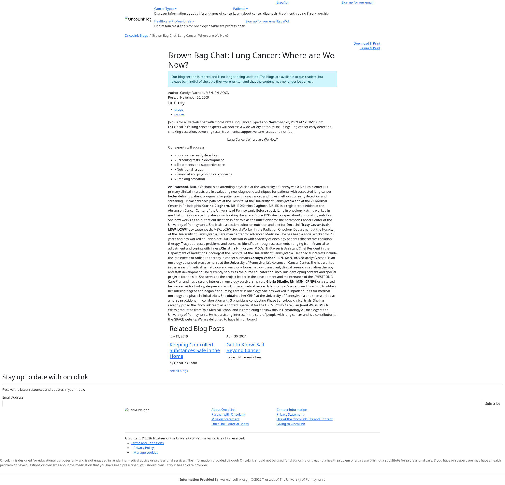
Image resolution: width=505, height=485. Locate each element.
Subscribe (492, 403)
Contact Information (292, 409)
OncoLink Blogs (136, 35)
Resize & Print (370, 48)
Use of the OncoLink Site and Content (305, 419)
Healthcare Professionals (173, 21)
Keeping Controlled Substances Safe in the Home (195, 350)
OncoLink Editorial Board (230, 424)
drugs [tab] (178, 109)
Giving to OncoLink (291, 424)
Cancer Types (164, 9)
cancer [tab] (179, 114)
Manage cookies (146, 452)
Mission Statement (225, 419)
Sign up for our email (357, 2)
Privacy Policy (144, 448)
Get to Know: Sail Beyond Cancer (245, 347)
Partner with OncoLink (228, 414)
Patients (239, 9)
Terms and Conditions (147, 443)
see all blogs (179, 371)
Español (282, 2)
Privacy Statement (290, 414)
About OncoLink (223, 409)
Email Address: (13, 397)
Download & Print (367, 43)
